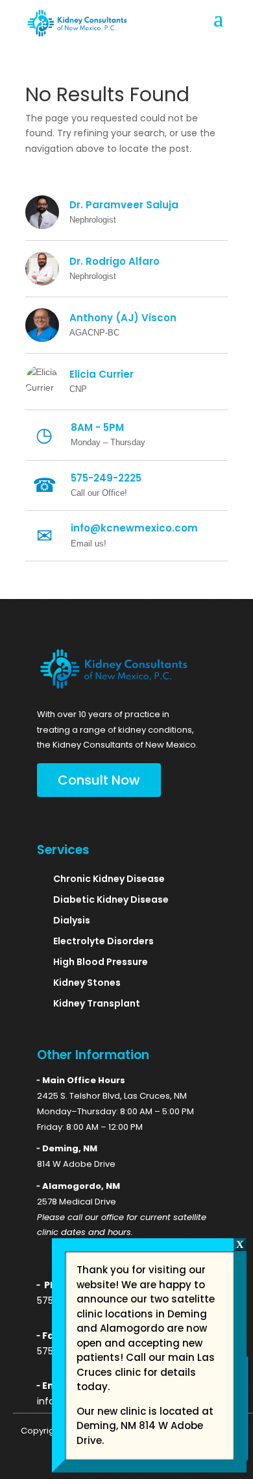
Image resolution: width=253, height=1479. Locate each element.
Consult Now (99, 780)
